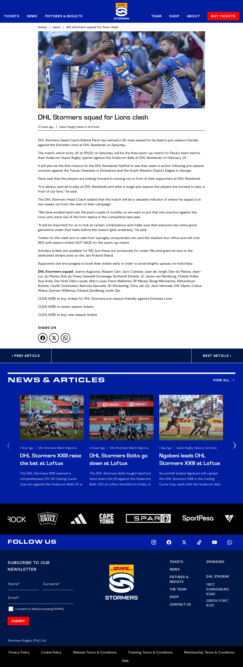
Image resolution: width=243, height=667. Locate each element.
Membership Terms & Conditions (209, 652)
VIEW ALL (221, 380)
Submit (18, 621)
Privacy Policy (19, 652)
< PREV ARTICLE (25, 356)
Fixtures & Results (64, 16)
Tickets (11, 16)
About (193, 16)
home (42, 27)
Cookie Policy (51, 652)
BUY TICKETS (223, 16)
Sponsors (215, 562)
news (56, 27)
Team (156, 16)
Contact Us (180, 604)
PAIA (125, 661)
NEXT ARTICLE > (217, 356)
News (32, 16)
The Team (178, 589)
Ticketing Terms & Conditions (150, 652)
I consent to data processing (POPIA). (39, 609)
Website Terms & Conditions (95, 652)
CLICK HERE (47, 298)
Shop (174, 16)
